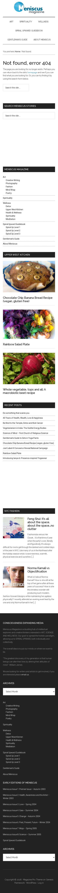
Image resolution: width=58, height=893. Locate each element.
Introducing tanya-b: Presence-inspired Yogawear (25, 458)
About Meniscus (42, 40)
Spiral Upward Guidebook (29, 31)
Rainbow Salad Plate (16, 344)
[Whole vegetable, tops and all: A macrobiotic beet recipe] (29, 369)
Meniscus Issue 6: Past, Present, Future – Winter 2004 (26, 822)
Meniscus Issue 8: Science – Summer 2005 (22, 834)
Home (17, 51)
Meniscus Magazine (29, 7)
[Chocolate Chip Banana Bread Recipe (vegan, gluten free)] (29, 277)
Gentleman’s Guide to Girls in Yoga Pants (21, 438)
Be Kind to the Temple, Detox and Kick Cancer (23, 423)
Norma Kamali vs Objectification (38, 569)
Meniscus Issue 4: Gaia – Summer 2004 (20, 810)
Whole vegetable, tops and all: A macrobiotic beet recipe (24, 391)
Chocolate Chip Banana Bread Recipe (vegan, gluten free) (28, 299)
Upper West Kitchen (14, 209)
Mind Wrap (10, 190)
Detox (8, 206)
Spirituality (26, 22)
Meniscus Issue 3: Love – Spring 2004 (19, 804)
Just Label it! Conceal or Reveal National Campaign (25, 448)
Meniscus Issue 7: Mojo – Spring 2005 (20, 828)
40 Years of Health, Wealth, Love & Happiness (23, 418)
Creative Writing (13, 180)
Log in (41, 883)
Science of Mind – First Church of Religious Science (25, 433)
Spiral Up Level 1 (13, 227)
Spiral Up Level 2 (13, 230)
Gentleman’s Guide (17, 40)
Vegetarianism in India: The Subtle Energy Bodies (24, 428)
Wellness (43, 22)
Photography (11, 183)
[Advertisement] (20, 142)
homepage (32, 72)
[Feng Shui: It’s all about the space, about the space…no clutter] (15, 530)
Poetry (9, 193)
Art (11, 22)
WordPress (31, 883)
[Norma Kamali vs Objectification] (15, 579)
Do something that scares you (16, 413)
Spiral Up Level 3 (13, 234)
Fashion (9, 186)
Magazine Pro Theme (33, 880)
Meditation (10, 219)
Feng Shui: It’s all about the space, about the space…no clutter (40, 524)
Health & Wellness (14, 213)
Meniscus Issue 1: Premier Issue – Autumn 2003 (24, 789)
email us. (25, 674)
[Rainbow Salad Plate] (29, 325)
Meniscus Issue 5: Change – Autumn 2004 (21, 816)
